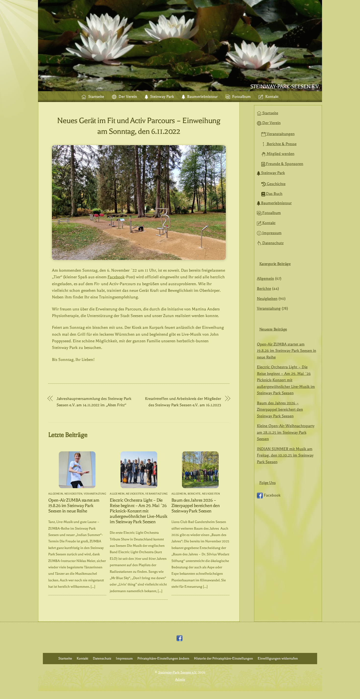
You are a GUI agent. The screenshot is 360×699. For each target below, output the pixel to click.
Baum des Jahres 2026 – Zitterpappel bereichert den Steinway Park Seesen (195, 505)
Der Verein (127, 96)
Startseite (95, 96)
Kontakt (271, 96)
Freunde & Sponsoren (284, 164)
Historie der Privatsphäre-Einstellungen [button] (223, 658)
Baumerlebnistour (202, 96)
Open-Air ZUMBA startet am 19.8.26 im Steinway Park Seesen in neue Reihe (73, 505)
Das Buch (273, 193)
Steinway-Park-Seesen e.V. (177, 672)
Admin (180, 679)
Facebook (116, 277)
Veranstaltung (95, 493)
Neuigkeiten (73, 493)
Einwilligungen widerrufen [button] (278, 658)
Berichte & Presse (281, 144)
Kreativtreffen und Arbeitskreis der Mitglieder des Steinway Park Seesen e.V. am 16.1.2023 (183, 401)
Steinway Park (161, 96)
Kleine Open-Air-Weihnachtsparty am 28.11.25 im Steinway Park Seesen (285, 432)
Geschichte (276, 184)
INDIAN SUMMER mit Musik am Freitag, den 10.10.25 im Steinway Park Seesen (285, 455)
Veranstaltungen (280, 134)
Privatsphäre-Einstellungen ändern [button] (163, 658)
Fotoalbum (241, 96)
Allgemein (55, 493)
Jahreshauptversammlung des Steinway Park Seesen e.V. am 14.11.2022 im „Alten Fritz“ (94, 401)
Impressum (271, 233)
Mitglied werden (280, 154)
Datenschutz (272, 243)
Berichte (194, 493)
